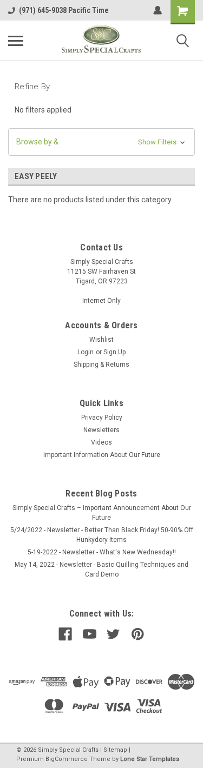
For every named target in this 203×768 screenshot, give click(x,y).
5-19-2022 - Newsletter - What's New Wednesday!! (102, 552)
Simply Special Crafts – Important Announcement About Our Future (101, 512)
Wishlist (101, 339)
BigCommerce (66, 759)
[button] (101, 142)
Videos (101, 442)
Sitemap (115, 749)
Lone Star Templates (149, 759)
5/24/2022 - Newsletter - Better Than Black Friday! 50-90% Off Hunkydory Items (101, 535)
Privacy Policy (101, 417)
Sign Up (114, 352)
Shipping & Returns (101, 364)
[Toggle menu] (15, 40)
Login (85, 352)
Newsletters (101, 430)
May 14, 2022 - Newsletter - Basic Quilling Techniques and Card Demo (101, 569)
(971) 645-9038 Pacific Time (64, 10)
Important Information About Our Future (101, 455)
